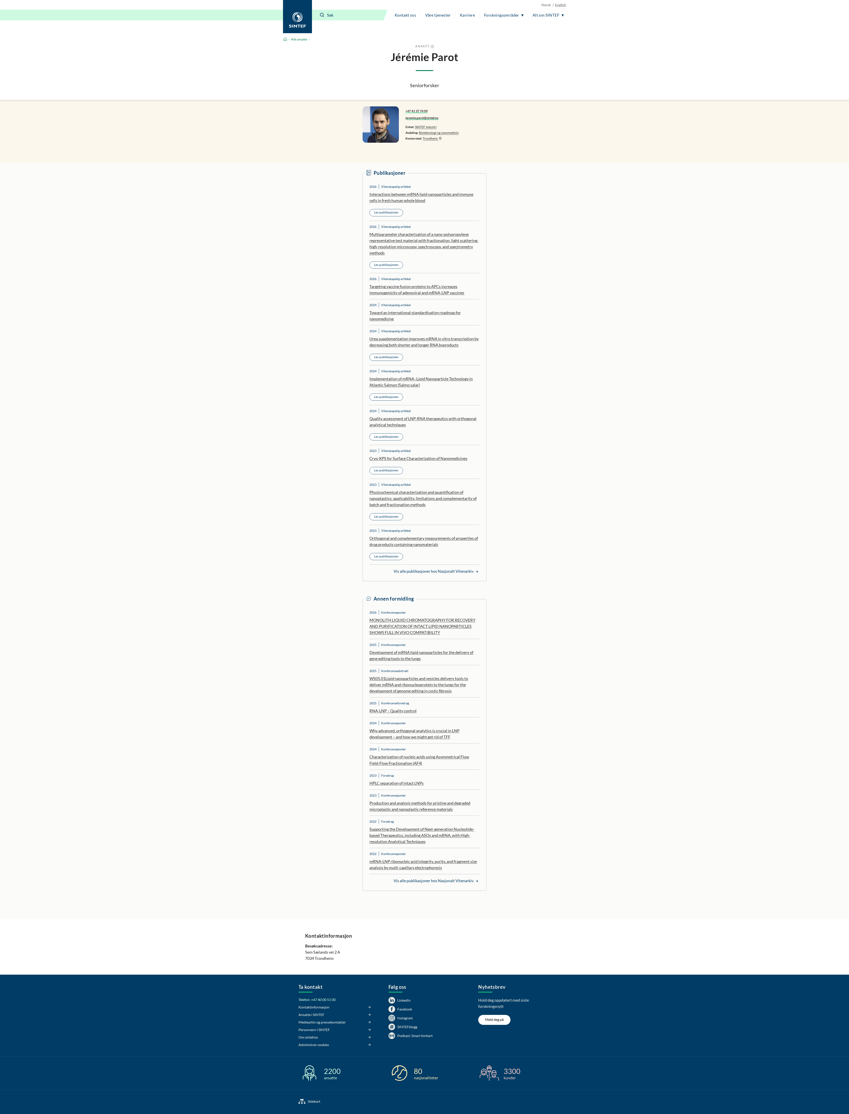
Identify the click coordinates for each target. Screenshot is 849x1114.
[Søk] (322, 15)
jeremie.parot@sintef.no (421, 118)
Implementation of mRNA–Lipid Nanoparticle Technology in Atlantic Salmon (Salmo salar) (421, 381)
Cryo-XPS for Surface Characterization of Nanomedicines (418, 458)
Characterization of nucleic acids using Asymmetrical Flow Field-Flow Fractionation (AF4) (419, 759)
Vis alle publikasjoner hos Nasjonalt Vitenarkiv (434, 571)
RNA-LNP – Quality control (393, 710)
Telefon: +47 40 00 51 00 (317, 999)
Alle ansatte (299, 39)
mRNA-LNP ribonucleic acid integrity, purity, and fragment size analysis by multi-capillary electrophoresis (423, 864)
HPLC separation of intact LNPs (396, 783)
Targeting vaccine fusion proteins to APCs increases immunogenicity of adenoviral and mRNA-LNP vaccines (416, 289)
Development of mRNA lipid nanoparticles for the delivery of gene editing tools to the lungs (421, 655)
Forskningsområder (501, 15)
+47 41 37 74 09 (416, 111)
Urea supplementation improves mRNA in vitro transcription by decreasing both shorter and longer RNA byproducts (424, 341)
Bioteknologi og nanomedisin (439, 132)
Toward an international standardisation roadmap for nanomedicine (415, 315)
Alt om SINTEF (546, 15)
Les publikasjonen (386, 212)
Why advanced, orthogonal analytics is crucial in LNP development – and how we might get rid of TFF (414, 733)
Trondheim (430, 138)
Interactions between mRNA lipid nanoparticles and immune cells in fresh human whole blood (421, 197)
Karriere (467, 15)
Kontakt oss (405, 15)
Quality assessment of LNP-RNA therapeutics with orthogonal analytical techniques (422, 421)
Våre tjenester (438, 15)
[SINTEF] (297, 16)
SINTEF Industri (426, 127)
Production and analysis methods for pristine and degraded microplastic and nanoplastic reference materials (419, 806)
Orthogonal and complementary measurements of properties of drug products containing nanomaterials (423, 541)
